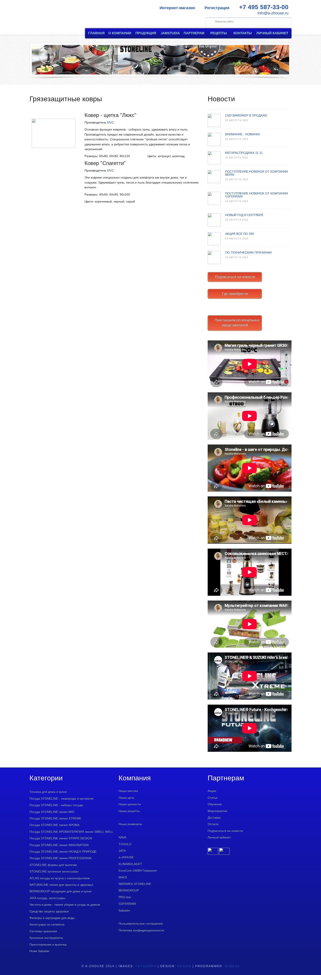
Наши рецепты (129, 811)
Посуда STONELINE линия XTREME (55, 818)
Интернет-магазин (177, 8)
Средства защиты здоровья (49, 911)
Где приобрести (235, 293)
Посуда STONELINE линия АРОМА (54, 825)
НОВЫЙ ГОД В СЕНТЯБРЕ (244, 215)
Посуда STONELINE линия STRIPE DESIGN (60, 838)
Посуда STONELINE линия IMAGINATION (59, 845)
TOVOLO (125, 844)
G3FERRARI (127, 903)
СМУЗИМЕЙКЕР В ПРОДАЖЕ (246, 115)
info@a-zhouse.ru (272, 13)
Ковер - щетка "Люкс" (110, 115)
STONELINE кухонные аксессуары (54, 871)
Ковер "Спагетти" (105, 163)
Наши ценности (130, 804)
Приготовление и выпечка (48, 944)
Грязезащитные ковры (65, 99)
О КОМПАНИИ (119, 33)
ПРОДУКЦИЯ (145, 33)
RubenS (232, 966)
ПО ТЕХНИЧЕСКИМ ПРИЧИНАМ (248, 252)
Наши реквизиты (130, 824)
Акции (212, 791)
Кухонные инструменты (46, 937)
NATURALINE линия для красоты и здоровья (61, 884)
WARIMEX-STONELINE (135, 884)
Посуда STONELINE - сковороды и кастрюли (61, 798)
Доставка (214, 817)
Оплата (213, 824)
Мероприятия (217, 811)
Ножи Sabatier (39, 951)
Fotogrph (145, 966)
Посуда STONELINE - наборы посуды (56, 805)
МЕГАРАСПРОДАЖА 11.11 (244, 152)
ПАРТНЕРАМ (194, 33)
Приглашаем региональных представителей (236, 322)
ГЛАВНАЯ (96, 33)
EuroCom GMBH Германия (138, 870)
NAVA (122, 837)
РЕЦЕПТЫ (218, 33)
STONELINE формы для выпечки (53, 865)
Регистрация (217, 8)
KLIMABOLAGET (130, 864)
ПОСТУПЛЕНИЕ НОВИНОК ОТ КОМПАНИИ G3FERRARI (256, 195)
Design (184, 966)
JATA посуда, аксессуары (47, 898)
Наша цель (126, 797)
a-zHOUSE (126, 857)
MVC (110, 122)
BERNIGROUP (129, 890)
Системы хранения (43, 931)
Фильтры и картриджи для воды (52, 918)
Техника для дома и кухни (48, 791)
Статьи (212, 797)
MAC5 (123, 877)
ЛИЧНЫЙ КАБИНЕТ (272, 33)
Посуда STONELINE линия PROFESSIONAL (60, 858)
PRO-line (125, 897)
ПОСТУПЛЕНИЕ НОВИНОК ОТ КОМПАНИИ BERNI (256, 173)
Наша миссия (128, 791)
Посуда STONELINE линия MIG (51, 812)
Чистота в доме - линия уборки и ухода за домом (64, 904)
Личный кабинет (219, 837)
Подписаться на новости (235, 277)
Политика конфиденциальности (141, 930)
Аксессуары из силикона (46, 924)
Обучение (215, 804)
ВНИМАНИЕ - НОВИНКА (242, 134)
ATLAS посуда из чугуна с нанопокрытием (59, 878)
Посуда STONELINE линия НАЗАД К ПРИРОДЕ (63, 851)
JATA (122, 850)
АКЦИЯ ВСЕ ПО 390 (239, 233)
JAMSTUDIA (170, 33)
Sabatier (124, 910)
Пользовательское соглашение (141, 923)
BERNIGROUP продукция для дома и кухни (60, 891)
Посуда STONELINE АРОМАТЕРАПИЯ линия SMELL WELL (71, 831)
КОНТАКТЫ (242, 33)
